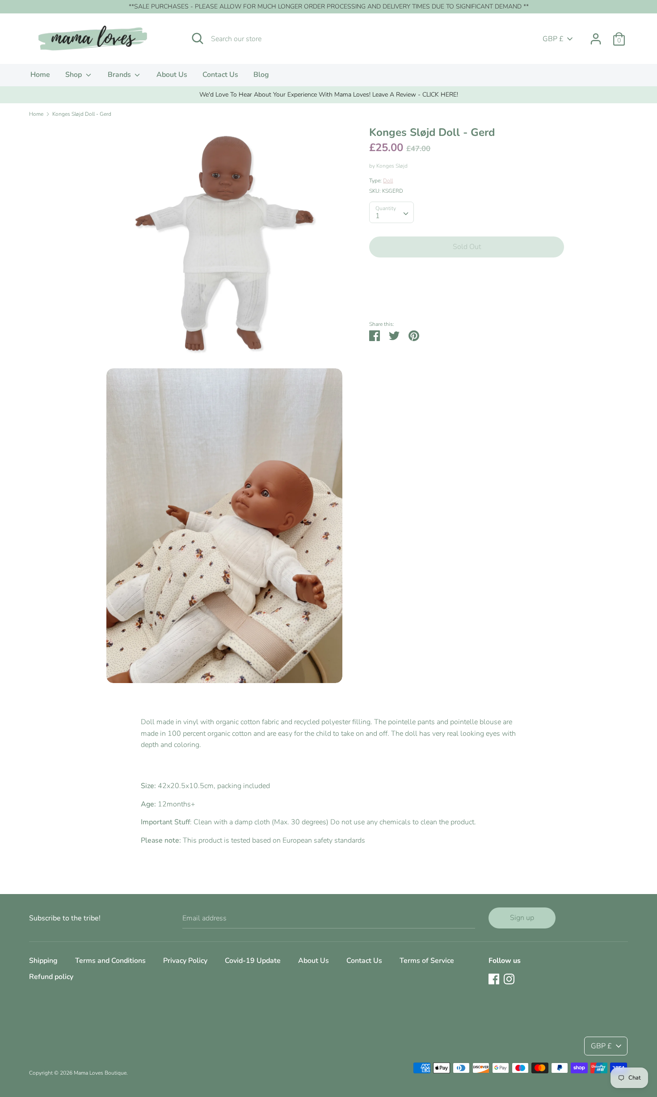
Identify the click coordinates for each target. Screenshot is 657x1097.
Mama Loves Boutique (100, 1072)
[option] (328, 94)
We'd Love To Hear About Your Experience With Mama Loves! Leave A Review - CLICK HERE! (328, 94)
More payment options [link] (466, 295)
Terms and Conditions (110, 961)
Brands (120, 75)
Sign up (522, 918)
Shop (74, 75)
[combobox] (391, 212)
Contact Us (220, 75)
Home (40, 75)
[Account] (596, 35)
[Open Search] (197, 38)
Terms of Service (427, 961)
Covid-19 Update (253, 961)
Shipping (43, 961)
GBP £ (553, 39)
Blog (261, 75)
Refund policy (51, 977)
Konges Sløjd (392, 165)
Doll (388, 180)
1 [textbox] (377, 216)
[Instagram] (509, 978)
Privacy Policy (185, 961)
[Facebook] (494, 978)
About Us (171, 75)
